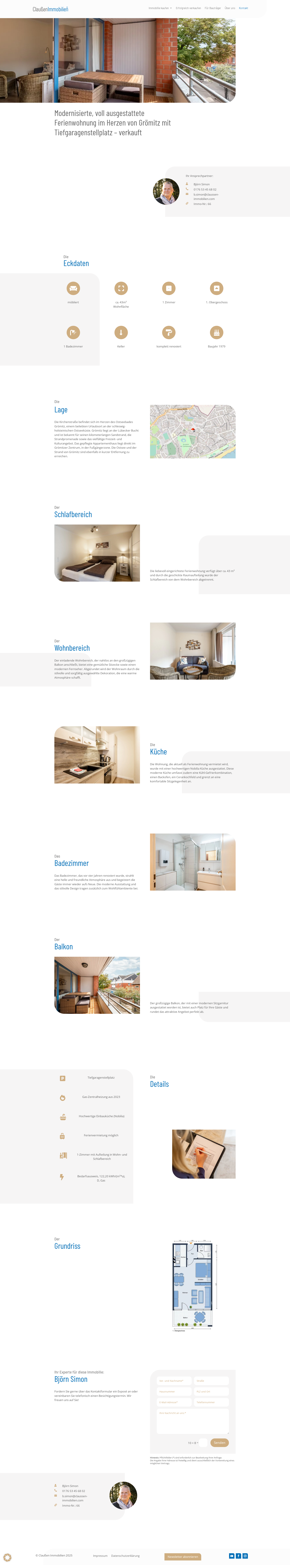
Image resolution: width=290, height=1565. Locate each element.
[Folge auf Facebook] (238, 1556)
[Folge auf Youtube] (231, 1556)
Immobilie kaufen (159, 8)
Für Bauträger (213, 8)
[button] (7, 1557)
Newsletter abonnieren (183, 1557)
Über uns (230, 8)
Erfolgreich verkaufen (188, 8)
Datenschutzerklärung (125, 1556)
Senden (219, 1442)
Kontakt (243, 8)
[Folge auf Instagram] (245, 1556)
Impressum (100, 1556)
